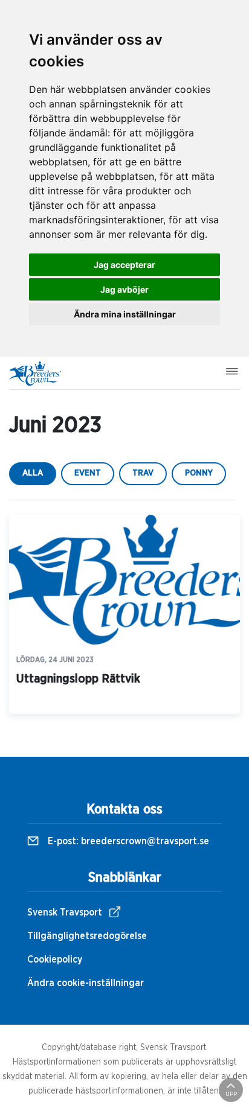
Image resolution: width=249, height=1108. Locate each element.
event (87, 473)
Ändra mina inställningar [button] (125, 314)
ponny (199, 473)
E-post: (127, 841)
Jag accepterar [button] (124, 264)
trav (143, 473)
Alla (32, 473)
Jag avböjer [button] (124, 289)
